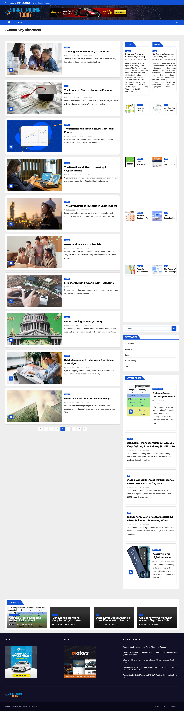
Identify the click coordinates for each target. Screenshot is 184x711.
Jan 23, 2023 (70, 367)
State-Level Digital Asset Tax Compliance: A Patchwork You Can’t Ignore (113, 620)
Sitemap (47, 3)
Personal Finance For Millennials (82, 244)
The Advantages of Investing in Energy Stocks (90, 205)
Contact (40, 3)
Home (34, 3)
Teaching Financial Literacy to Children (86, 51)
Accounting (129, 344)
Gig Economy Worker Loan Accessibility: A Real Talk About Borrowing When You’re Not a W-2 (150, 520)
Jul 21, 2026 (133, 487)
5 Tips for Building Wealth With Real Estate (89, 282)
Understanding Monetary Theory (83, 321)
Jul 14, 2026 (159, 59)
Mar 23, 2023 (71, 136)
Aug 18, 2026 (159, 400)
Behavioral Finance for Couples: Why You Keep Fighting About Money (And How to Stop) (151, 446)
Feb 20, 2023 (70, 287)
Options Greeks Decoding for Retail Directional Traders (163, 396)
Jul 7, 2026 (159, 561)
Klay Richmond (85, 55)
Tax (126, 366)
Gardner (144, 59)
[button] (177, 22)
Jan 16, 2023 (70, 402)
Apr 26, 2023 (71, 55)
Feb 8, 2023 (70, 325)
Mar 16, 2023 (71, 175)
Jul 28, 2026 (131, 59)
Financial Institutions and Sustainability (86, 398)
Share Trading (130, 361)
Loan (66, 86)
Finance (67, 47)
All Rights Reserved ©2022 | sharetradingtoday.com (21, 706)
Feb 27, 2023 (70, 248)
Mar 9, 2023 (70, 210)
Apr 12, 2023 (71, 97)
